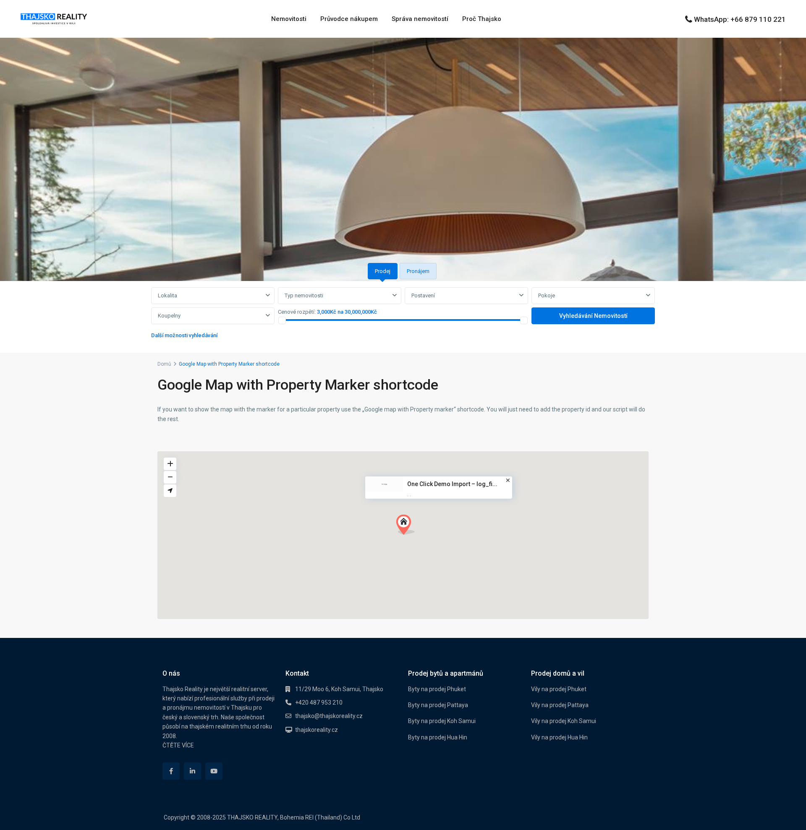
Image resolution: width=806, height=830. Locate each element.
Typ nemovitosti (304, 295)
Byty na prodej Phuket (437, 689)
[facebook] (171, 771)
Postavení (423, 295)
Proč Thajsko (481, 19)
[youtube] (213, 771)
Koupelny (169, 315)
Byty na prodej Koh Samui (442, 721)
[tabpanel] (403, 315)
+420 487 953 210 (319, 702)
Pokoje (546, 295)
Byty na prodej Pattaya (438, 705)
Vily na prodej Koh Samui (563, 721)
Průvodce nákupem (349, 19)
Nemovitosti (288, 19)
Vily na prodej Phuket (558, 689)
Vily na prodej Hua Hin (559, 737)
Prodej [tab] (382, 271)
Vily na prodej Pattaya (560, 705)
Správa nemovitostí (420, 19)
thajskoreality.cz (316, 729)
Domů (164, 364)
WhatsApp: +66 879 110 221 (740, 19)
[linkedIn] (192, 771)
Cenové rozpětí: (297, 312)
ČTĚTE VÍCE (178, 745)
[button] (408, 527)
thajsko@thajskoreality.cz (329, 716)
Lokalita (167, 295)
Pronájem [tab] (418, 271)
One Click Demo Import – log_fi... (452, 484)
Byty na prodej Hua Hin (437, 737)
